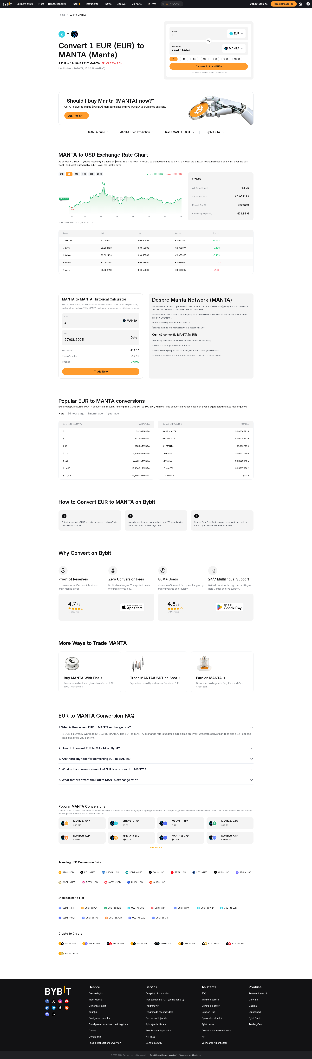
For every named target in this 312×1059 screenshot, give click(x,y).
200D (99, 174)
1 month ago (95, 413)
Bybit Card (254, 1018)
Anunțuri (93, 1012)
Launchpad (255, 1012)
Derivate (253, 999)
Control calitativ (154, 1042)
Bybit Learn (208, 1024)
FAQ (204, 993)
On (65, 334)
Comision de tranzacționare (216, 1030)
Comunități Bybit (97, 1005)
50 (194, 59)
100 (205, 59)
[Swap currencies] (209, 41)
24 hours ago (76, 413)
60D (92, 174)
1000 (225, 59)
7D (69, 174)
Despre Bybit (96, 993)
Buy (66, 317)
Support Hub (208, 1012)
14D (76, 174)
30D (84, 174)
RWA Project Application (158, 1030)
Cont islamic (95, 1036)
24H (62, 174)
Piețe (41, 3)
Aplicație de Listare (156, 1024)
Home (61, 14)
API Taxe (150, 1036)
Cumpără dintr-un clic (157, 993)
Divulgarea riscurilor (99, 1018)
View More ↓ (156, 847)
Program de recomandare (159, 1012)
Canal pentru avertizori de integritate (108, 1024)
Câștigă (253, 1005)
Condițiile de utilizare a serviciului (163, 1055)
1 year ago (112, 413)
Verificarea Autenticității (214, 1042)
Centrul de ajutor (211, 1005)
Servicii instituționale (156, 1018)
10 (184, 59)
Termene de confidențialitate (190, 1055)
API (203, 1036)
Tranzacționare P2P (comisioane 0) (165, 999)
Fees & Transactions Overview (105, 1042)
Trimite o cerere (210, 999)
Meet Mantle (95, 999)
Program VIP (152, 1005)
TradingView (255, 1024)
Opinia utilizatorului (212, 1018)
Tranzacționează (258, 993)
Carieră (93, 1030)
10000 (237, 59)
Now (61, 413)
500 (215, 59)
